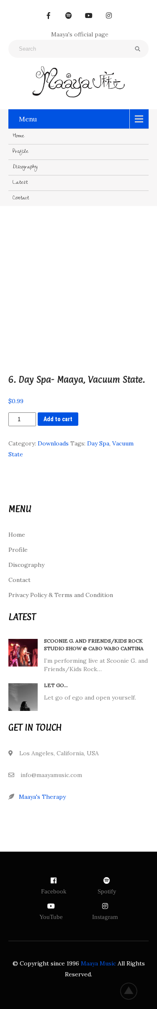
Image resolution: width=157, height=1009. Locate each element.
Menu (28, 119)
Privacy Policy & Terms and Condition (60, 595)
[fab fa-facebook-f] (48, 15)
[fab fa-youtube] (89, 15)
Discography (25, 167)
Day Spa (98, 443)
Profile (20, 152)
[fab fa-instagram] (109, 15)
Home (18, 136)
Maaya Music (98, 963)
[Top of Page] (133, 991)
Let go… (56, 685)
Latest (20, 183)
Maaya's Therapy (42, 797)
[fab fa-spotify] (68, 15)
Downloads (53, 443)
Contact (21, 198)
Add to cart (58, 419)
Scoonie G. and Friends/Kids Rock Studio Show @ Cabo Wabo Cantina (94, 644)
